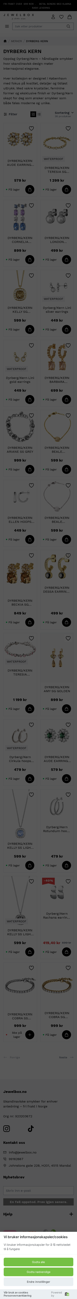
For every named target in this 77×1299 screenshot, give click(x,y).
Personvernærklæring (17, 1295)
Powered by (56, 1294)
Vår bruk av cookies (16, 1292)
